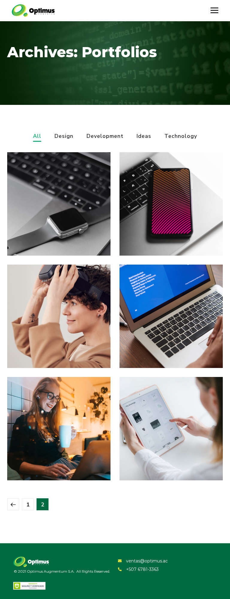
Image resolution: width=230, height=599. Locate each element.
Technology (180, 136)
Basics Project (39, 234)
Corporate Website (46, 459)
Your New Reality (43, 346)
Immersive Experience (163, 346)
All (37, 136)
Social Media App (156, 234)
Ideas (144, 136)
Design (64, 136)
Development (105, 136)
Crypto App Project (159, 459)
